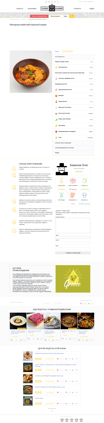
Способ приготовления (63, 143)
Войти (80, 1)
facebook (84, 303)
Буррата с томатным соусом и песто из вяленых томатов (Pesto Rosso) (18, 332)
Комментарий (60, 217)
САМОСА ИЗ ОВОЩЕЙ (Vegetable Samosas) (49, 376)
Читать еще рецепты (79, 168)
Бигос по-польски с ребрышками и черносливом (83, 332)
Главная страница (14, 19)
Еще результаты (52, 408)
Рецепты (20, 8)
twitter (92, 303)
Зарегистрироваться (88, 1)
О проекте (77, 8)
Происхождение (55, 16)
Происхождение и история (64, 148)
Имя (57, 235)
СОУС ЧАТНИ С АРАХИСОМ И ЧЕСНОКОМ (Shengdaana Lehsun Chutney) (55, 365)
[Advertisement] (52, 39)
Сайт (57, 246)
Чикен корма (39, 398)
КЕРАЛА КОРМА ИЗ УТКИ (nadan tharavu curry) (50, 387)
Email (57, 240)
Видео (92, 8)
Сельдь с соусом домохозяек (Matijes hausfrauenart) (50, 332)
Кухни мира (32, 8)
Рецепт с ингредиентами (39, 16)
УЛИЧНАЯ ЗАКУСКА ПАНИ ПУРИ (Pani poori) (49, 353)
